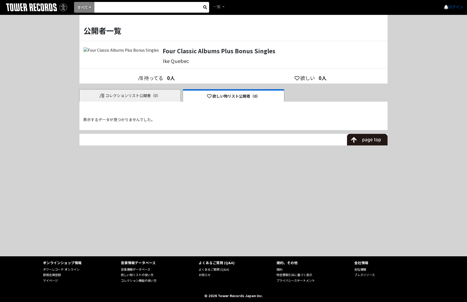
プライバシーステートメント (295, 280)
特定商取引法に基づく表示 (294, 275)
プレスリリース (364, 275)
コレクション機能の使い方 (138, 280)
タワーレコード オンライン (61, 269)
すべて (82, 7)
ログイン (455, 6)
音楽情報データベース (135, 269)
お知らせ (205, 275)
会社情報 (360, 269)
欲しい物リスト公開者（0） (236, 96)
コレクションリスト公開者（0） (133, 95)
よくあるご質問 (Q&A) (214, 269)
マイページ (50, 280)
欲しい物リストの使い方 (137, 275)
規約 (279, 269)
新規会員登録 (52, 275)
